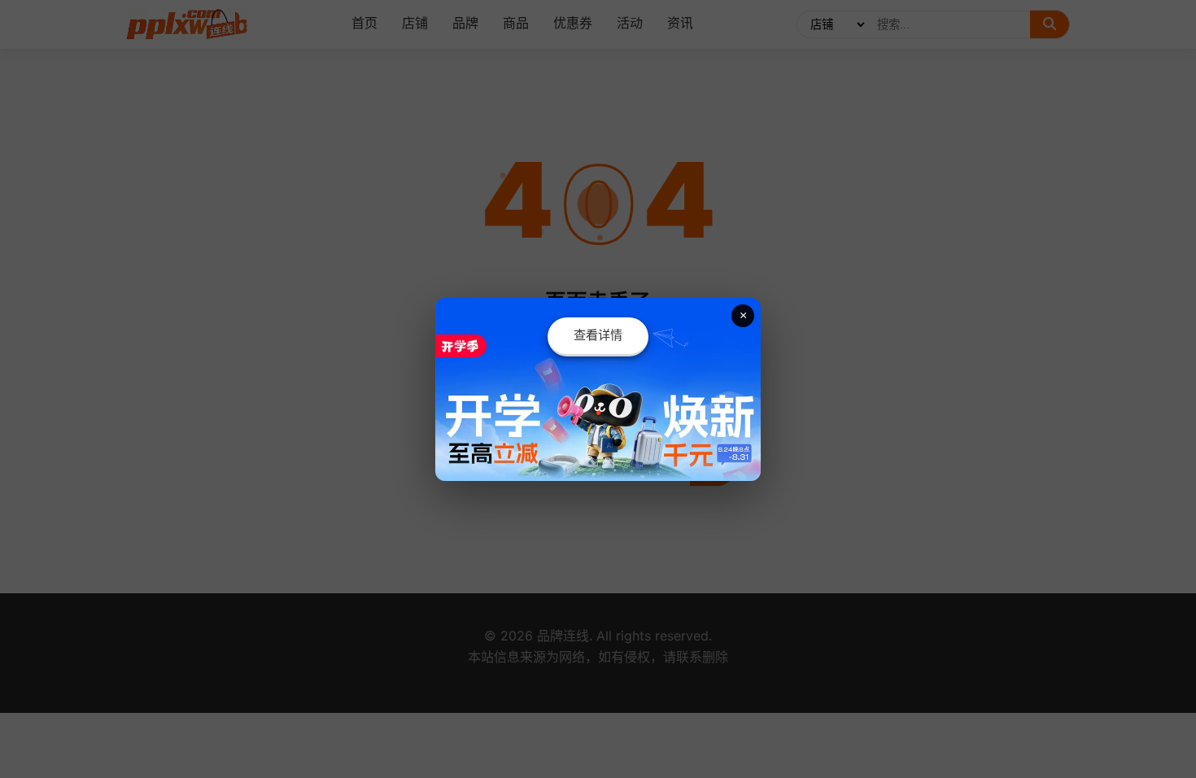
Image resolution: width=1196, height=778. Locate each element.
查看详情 (598, 335)
